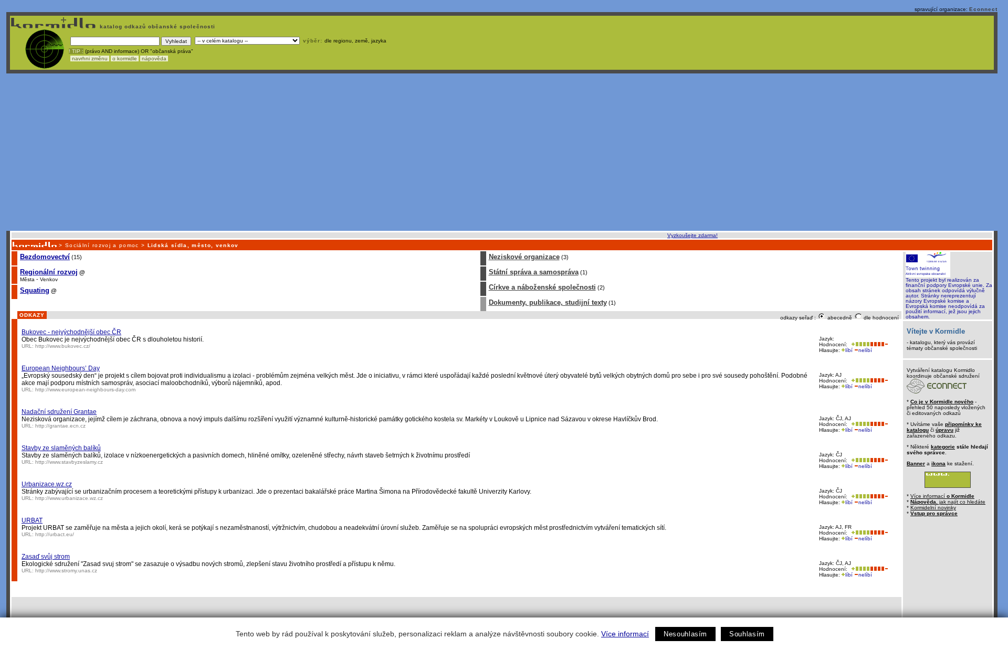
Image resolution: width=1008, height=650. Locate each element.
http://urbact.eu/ (54, 534)
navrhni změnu (89, 58)
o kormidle (125, 58)
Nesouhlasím (685, 634)
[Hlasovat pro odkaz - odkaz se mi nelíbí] (879, 344)
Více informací (625, 634)
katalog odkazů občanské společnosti (156, 26)
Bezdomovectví (45, 257)
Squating (34, 290)
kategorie (943, 447)
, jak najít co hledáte (947, 502)
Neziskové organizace (524, 257)
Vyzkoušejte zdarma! (692, 235)
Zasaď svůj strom (46, 556)
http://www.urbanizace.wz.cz (69, 498)
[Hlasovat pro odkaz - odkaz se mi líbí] (859, 344)
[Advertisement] (502, 152)
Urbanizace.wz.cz (47, 484)
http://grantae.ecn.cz (60, 426)
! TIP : (76, 51)
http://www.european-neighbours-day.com (85, 389)
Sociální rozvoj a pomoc (102, 245)
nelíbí (865, 350)
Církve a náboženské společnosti (542, 287)
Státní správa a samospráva (534, 272)
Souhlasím (747, 634)
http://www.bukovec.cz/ (62, 346)
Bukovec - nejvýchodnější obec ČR (71, 332)
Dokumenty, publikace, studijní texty (548, 302)
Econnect (983, 9)
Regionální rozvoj (49, 272)
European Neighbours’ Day (61, 368)
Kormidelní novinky (933, 507)
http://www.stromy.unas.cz (66, 570)
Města (27, 279)
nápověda (154, 58)
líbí (849, 350)
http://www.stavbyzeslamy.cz (69, 462)
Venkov (49, 279)
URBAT (32, 520)
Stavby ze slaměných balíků (61, 448)
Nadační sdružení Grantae (59, 411)
